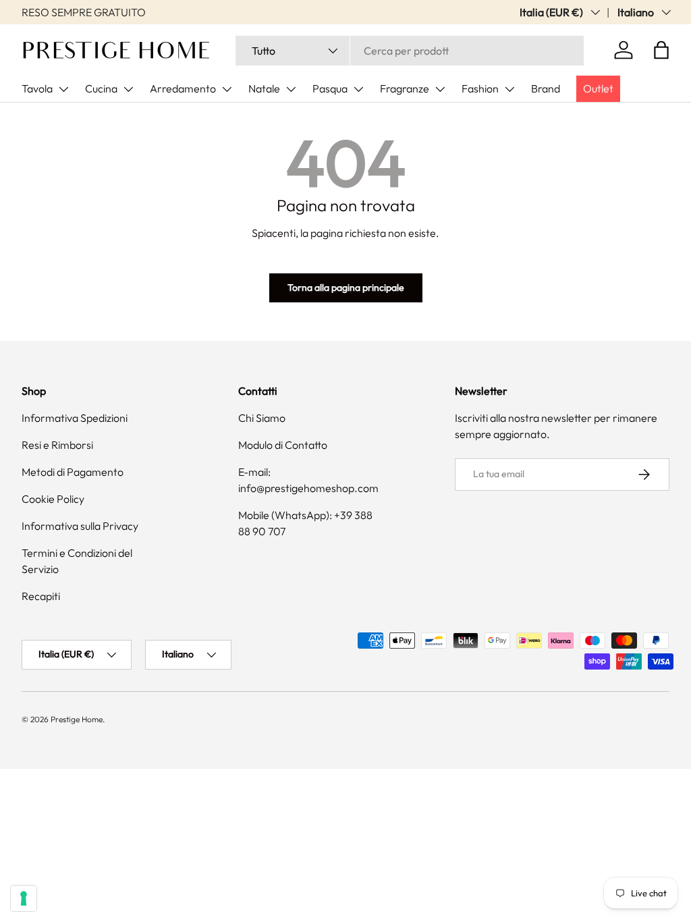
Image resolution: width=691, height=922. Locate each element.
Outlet (598, 88)
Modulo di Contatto (282, 445)
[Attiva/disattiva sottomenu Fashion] (509, 89)
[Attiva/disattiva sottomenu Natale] (291, 89)
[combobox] (410, 50)
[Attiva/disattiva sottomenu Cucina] (128, 89)
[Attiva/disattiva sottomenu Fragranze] (440, 89)
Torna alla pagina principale (345, 287)
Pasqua (330, 88)
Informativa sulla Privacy (80, 526)
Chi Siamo (261, 418)
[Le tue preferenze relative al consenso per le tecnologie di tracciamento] (23, 898)
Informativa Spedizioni (75, 418)
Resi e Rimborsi (57, 445)
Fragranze (404, 88)
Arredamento (183, 88)
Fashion (480, 88)
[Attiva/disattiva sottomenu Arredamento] (227, 89)
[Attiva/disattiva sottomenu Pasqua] (358, 89)
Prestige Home (77, 719)
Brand (545, 88)
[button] (661, 50)
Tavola (37, 88)
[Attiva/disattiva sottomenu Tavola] (63, 89)
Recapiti (41, 596)
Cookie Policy (53, 499)
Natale (264, 88)
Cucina (101, 88)
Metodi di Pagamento (72, 472)
